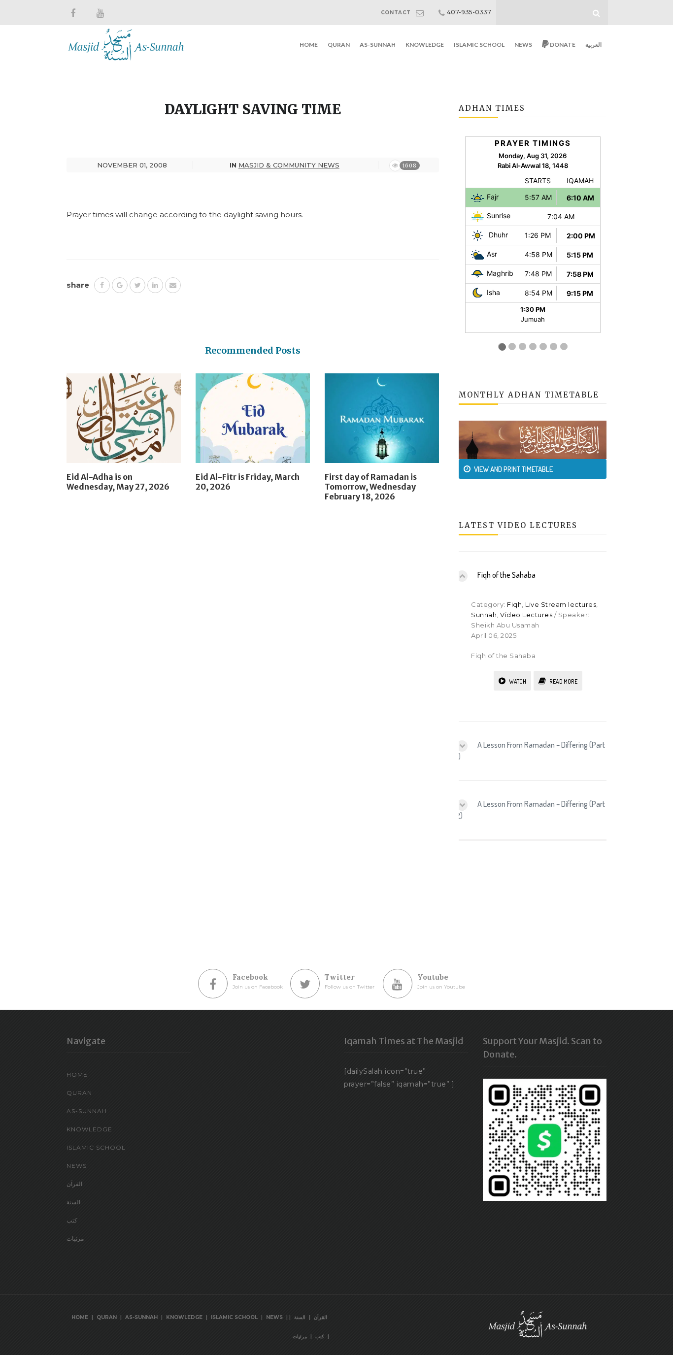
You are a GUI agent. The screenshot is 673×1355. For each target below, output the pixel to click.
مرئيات (75, 1238)
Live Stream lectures (560, 604)
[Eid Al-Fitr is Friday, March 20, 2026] (253, 422)
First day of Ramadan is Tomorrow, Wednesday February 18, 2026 (371, 486)
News (523, 44)
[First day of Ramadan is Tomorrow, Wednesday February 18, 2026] (382, 422)
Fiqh (514, 604)
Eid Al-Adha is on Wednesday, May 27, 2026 (118, 482)
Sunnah (484, 615)
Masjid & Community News (288, 165)
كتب (72, 1220)
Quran (339, 44)
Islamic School (479, 44)
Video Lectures (526, 615)
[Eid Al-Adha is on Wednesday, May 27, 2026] (124, 422)
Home (309, 44)
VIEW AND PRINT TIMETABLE (513, 469)
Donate (562, 44)
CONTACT (396, 12)
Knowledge (424, 44)
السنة (73, 1202)
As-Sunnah (378, 44)
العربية (593, 44)
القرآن (74, 1184)
